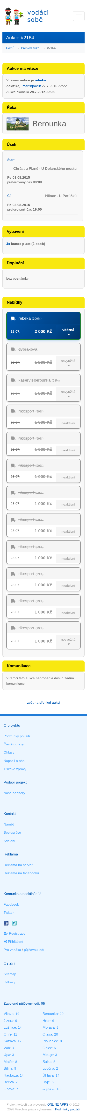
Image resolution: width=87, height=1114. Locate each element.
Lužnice (10, 1027)
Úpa (7, 1055)
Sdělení (9, 841)
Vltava (9, 1014)
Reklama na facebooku (21, 873)
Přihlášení (15, 941)
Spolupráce (12, 832)
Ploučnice (50, 1041)
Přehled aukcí (30, 48)
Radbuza (11, 1075)
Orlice (47, 1048)
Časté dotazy (14, 744)
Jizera (8, 1021)
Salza (47, 1062)
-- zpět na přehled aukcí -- (44, 702)
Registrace (16, 933)
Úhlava (48, 1075)
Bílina (8, 1068)
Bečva (9, 1082)
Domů (10, 48)
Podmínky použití (17, 736)
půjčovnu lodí (34, 950)
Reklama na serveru (19, 865)
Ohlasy (9, 752)
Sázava (10, 1041)
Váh (7, 1048)
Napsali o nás (14, 761)
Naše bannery (14, 793)
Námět (9, 824)
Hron (46, 1021)
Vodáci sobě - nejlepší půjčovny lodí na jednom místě (26, 16)
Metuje (48, 1055)
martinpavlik (31, 86)
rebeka (40, 80)
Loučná (48, 1068)
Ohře (8, 1034)
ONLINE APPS (57, 1104)
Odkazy (9, 982)
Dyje (46, 1082)
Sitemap (10, 974)
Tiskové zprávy (15, 769)
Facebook (11, 904)
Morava (49, 1027)
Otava (47, 1034)
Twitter (9, 912)
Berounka (50, 1014)
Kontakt (10, 814)
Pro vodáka (12, 950)
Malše (8, 1062)
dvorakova (27, 349)
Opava (9, 1089)
